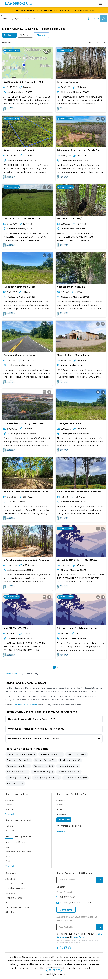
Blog (7, 902)
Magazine (10, 893)
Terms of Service (69, 943)
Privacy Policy (78, 937)
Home (8, 674)
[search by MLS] (99, 880)
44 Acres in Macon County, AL (19, 150)
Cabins (8, 861)
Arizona (60, 809)
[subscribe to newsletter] (99, 927)
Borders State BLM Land (18, 851)
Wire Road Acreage (67, 82)
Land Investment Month (18, 907)
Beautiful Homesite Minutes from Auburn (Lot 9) (25, 492)
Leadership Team (14, 883)
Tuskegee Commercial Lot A (19, 355)
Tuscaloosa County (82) (18, 760)
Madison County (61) (70, 760)
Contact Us (66, 910)
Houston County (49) (68, 766)
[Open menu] (101, 3)
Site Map (9, 912)
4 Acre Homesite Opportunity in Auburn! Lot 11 (25, 560)
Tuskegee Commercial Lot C (72, 423)
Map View (56, 970)
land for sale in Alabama (25, 704)
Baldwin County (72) (45, 760)
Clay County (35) (15, 783)
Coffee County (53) (43, 766)
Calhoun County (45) (17, 772)
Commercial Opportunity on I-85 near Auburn (23, 424)
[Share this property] (49, 51)
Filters (41, 35)
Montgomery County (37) (46, 777)
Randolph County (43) (69, 772)
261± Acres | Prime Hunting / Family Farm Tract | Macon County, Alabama (79, 151)
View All (9, 814)
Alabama (18, 674)
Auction (9, 830)
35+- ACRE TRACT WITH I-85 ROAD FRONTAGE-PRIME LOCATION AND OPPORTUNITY (22, 219)
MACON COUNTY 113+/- (69, 218)
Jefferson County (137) (51, 754)
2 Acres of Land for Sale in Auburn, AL (77, 628)
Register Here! (87, 10)
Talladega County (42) (18, 777)
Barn (8, 847)
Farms (8, 804)
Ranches (9, 809)
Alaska (59, 804)
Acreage (9, 800)
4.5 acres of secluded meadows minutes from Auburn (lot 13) (79, 492)
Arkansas (61, 814)
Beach (8, 856)
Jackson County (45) (43, 772)
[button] (50, 667)
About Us (10, 879)
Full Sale (10, 826)
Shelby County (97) (76, 754)
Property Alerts (13, 898)
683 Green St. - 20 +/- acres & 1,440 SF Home (24, 82)
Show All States (64, 820)
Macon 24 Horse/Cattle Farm (73, 355)
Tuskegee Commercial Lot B (19, 287)
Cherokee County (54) (18, 766)
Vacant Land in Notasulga (71, 287)
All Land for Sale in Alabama (21, 754)
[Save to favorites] (44, 51)
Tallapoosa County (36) (75, 777)
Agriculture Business (16, 842)
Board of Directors (15, 888)
